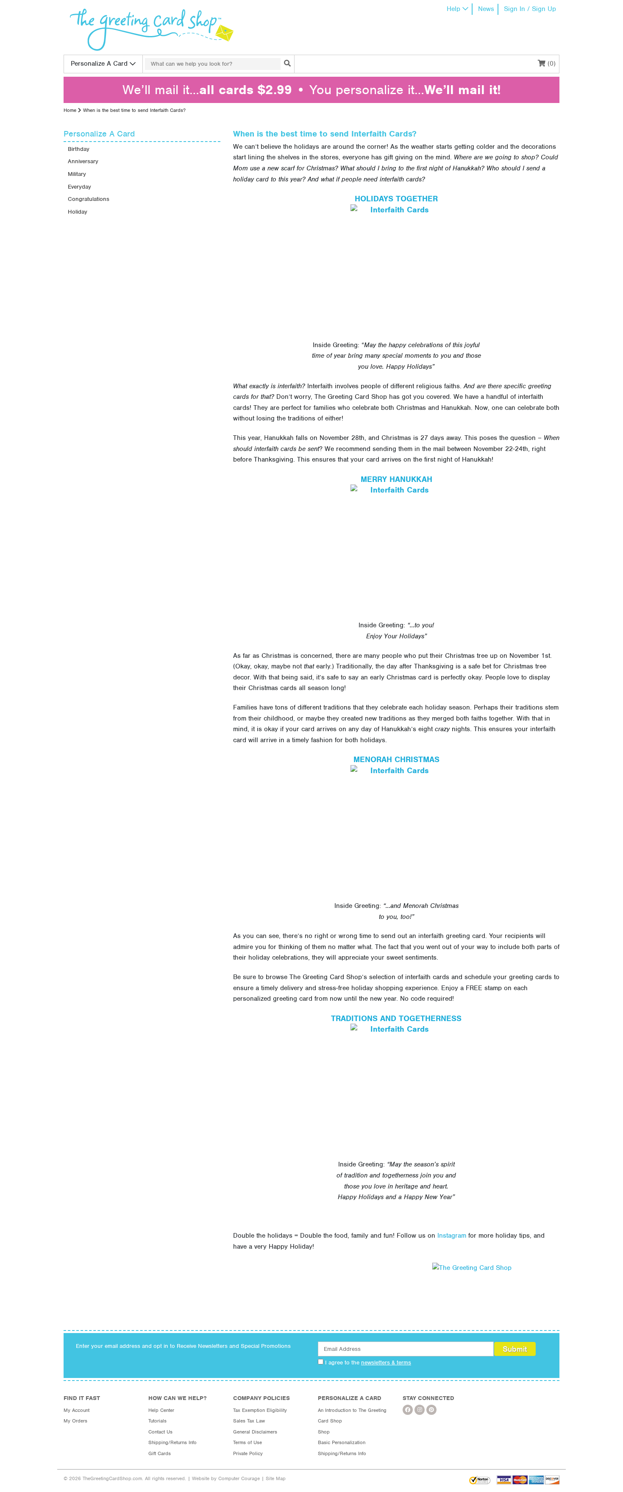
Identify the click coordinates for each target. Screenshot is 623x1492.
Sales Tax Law (249, 1420)
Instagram (451, 1235)
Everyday (79, 186)
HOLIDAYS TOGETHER (396, 198)
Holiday (77, 211)
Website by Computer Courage (226, 1478)
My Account (76, 1410)
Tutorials (157, 1420)
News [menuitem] (486, 9)
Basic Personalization (341, 1442)
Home (70, 110)
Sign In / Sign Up (530, 9)
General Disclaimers (255, 1431)
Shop (324, 1431)
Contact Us (160, 1431)
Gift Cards (159, 1453)
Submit (515, 1349)
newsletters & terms (386, 1362)
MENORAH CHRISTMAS (396, 759)
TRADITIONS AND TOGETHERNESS (396, 1018)
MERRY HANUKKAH (396, 479)
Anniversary (83, 161)
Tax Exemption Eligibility (260, 1410)
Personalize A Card (99, 63)
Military (77, 174)
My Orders (75, 1420)
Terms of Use (247, 1442)
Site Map (276, 1478)
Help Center (161, 1410)
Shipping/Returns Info (172, 1442)
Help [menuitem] (453, 9)
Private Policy (248, 1453)
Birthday (78, 149)
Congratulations (88, 199)
